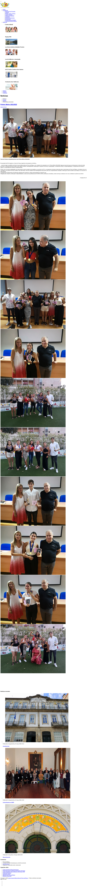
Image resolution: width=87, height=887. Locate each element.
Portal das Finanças (7, 872)
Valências (5, 22)
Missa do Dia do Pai (6, 857)
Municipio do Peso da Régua (9, 875)
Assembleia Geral (6, 746)
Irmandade (7, 16)
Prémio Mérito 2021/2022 (8, 104)
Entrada (4, 99)
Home (4, 9)
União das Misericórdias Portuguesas (11, 869)
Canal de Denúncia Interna (11, 21)
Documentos (8, 19)
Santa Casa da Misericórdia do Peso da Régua (18, 878)
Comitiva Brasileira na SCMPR (8, 802)
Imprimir (2, 107)
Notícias (4, 90)
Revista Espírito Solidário (10, 20)
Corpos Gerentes (8, 14)
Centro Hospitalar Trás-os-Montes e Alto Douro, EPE (14, 871)
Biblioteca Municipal (7, 876)
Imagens (4, 91)
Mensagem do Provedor (10, 11)
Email (5, 107)
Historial (7, 12)
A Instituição (5, 10)
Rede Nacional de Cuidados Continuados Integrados (14, 870)
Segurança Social (6, 873)
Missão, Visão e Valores (10, 13)
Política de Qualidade (9, 15)
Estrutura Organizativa (10, 17)
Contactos (5, 92)
